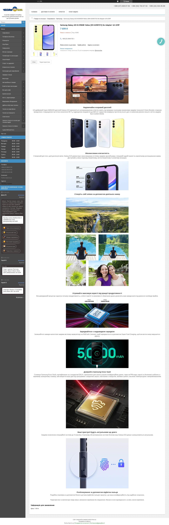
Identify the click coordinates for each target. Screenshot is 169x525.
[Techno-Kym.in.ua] (12, 9)
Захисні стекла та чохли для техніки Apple (11, 121)
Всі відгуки (19, 297)
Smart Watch (6, 59)
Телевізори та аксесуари (10, 56)
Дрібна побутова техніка (10, 105)
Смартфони (6, 33)
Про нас (3, 133)
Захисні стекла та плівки (10, 126)
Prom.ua (94, 519)
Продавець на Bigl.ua (84, 521)
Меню (3, 29)
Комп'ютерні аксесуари (9, 86)
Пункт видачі (73, 12)
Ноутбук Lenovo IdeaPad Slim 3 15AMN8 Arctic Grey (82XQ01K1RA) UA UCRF (12, 219)
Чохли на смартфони (8, 109)
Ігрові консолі (6, 94)
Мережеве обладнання (9, 101)
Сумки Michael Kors (8, 130)
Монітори (5, 78)
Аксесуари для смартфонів (10, 71)
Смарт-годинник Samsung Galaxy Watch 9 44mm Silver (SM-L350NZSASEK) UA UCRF (12, 270)
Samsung (59, 18)
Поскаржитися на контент (82, 523)
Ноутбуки (5, 44)
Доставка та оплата (48, 12)
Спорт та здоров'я (8, 63)
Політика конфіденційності (97, 523)
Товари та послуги (40, 18)
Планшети (5, 40)
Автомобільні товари (9, 82)
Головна (34, 12)
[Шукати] (23, 22)
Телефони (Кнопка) (8, 37)
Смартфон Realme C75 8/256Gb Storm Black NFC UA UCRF (12, 290)
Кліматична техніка (8, 67)
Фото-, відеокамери (8, 97)
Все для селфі (6, 90)
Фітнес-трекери (7, 52)
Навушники (6, 48)
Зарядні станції (7, 75)
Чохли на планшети (8, 113)
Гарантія (62, 12)
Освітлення (5, 117)
